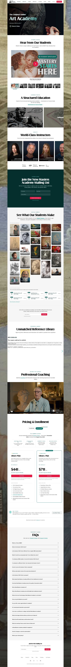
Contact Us (27, 657)
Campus (29, 1)
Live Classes (48, 657)
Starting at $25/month (15, 23)
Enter (53, 1)
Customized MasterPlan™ (18, 494)
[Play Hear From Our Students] (35, 64)
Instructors (24, 1)
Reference (34, 1)
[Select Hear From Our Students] (15, 86)
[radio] (31, 428)
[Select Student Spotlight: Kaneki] (31, 86)
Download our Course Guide (35, 104)
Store (37, 657)
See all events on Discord (14, 301)
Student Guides (33, 538)
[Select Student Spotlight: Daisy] (48, 86)
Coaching (40, 1)
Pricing (45, 1)
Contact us (38, 520)
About (22, 657)
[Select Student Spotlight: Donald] (56, 86)
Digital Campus (40, 218)
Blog (32, 657)
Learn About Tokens (57, 512)
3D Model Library (12, 337)
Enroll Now (59, 1)
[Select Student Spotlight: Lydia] (23, 86)
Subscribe (44, 314)
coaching (23, 377)
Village (49, 1)
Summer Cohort (36, 435)
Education (19, 1)
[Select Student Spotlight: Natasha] (40, 86)
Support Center (44, 538)
